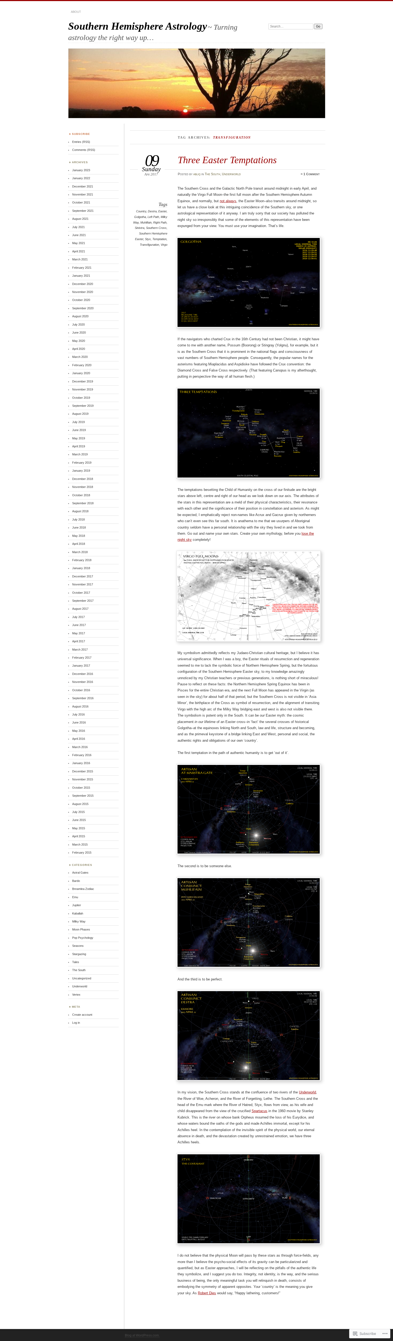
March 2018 (80, 552)
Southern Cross (156, 227)
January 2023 (81, 170)
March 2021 (80, 259)
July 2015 (78, 812)
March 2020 (80, 356)
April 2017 (78, 641)
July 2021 (78, 227)
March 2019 (80, 454)
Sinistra (139, 227)
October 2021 (81, 202)
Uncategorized (81, 978)
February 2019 (81, 462)
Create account (82, 1014)
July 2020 (78, 324)
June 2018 (79, 527)
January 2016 (81, 763)
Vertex (76, 994)
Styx (148, 239)
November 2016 (82, 681)
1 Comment (311, 174)
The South (212, 174)
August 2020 (80, 316)
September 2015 (83, 795)
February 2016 (81, 755)
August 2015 (80, 804)
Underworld (231, 174)
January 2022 (81, 178)
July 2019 (78, 422)
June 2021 (79, 235)
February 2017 (81, 657)
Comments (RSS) (83, 149)
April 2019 (78, 446)
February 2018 (81, 560)
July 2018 (78, 519)
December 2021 (82, 186)
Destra (152, 211)
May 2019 (78, 438)
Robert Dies (207, 1293)
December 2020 (82, 284)
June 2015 (79, 820)
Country (141, 211)
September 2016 (83, 698)
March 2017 (80, 649)
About (76, 11)
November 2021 (82, 194)
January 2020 (81, 373)
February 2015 (81, 852)
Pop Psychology (82, 937)
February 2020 (81, 365)
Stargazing (79, 954)
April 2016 (78, 738)
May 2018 (78, 535)
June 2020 (79, 332)
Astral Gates (80, 872)
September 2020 (83, 308)
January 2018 (81, 568)
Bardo (76, 880)
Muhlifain (146, 222)
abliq (197, 174)
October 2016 (81, 690)
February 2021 (81, 267)
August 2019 (80, 413)
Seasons (78, 945)
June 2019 (79, 430)
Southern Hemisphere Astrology (137, 26)
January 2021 (81, 275)
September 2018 (83, 503)
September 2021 (83, 210)
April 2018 (78, 543)
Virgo (164, 244)
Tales (75, 962)
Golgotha (140, 216)
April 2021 (78, 251)
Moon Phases (81, 929)
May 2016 (78, 730)
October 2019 (81, 397)
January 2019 (81, 470)
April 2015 (78, 836)
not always (228, 201)
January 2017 (81, 665)
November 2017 (82, 584)
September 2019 (83, 405)
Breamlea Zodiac (83, 888)
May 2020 (78, 340)
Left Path (153, 216)
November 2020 (82, 292)
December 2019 (82, 381)
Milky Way (79, 921)
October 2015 (81, 787)
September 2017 (83, 600)
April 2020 (78, 348)
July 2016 (78, 714)
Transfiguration (149, 244)
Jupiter (76, 905)
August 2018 (80, 511)
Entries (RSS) (81, 141)
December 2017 (82, 576)
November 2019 (82, 389)
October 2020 (81, 300)
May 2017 (78, 633)
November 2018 (82, 486)
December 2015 (82, 771)
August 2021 (80, 218)
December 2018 (82, 478)
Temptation (159, 239)
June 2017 (79, 625)
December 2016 (82, 673)
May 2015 (78, 828)
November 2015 (82, 779)
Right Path (160, 222)
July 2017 (78, 617)
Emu (75, 897)
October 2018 (81, 495)
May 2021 (78, 243)
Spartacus (259, 1111)
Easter (162, 211)
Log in (76, 1022)
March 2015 (80, 844)
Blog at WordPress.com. (142, 1335)
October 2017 (81, 592)
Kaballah (77, 913)
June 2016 (79, 722)
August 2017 (80, 608)
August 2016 (80, 706)
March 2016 (80, 747)
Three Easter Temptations (227, 159)
